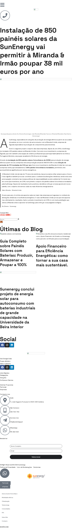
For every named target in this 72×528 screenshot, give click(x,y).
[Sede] (5, 400)
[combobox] (8, 219)
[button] (1, 215)
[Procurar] (1, 222)
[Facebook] (2, 345)
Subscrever (36, 457)
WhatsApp (13, 428)
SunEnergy (12, 140)
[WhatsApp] (5, 430)
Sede (11, 398)
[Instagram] (7, 345)
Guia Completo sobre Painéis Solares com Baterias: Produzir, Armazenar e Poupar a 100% (16, 253)
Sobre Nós (5, 517)
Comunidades (6, 509)
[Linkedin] (11, 345)
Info (3, 512)
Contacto (5, 521)
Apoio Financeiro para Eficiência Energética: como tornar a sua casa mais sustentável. (52, 255)
